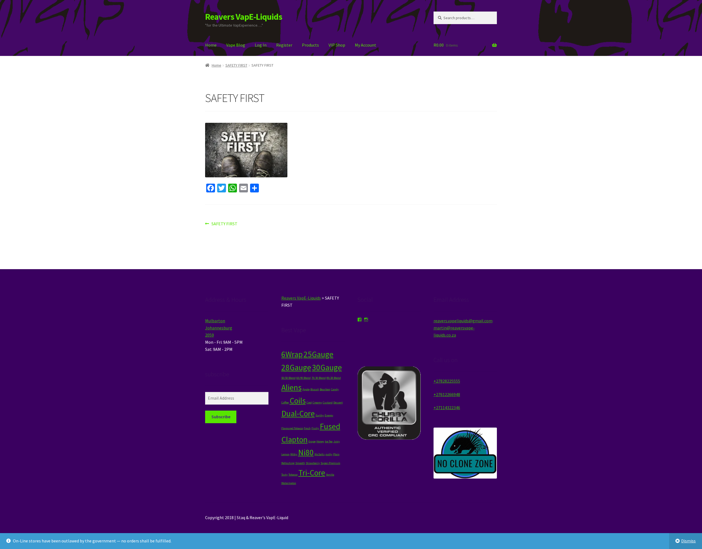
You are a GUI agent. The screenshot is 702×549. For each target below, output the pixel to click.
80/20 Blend (334, 378)
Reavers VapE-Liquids (243, 16)
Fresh (307, 428)
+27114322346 (447, 407)
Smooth (300, 463)
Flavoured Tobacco (292, 428)
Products (310, 45)
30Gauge (327, 367)
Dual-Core (298, 413)
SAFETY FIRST (236, 65)
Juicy (336, 441)
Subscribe (220, 416)
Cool (309, 402)
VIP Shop (337, 45)
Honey (320, 441)
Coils (298, 401)
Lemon (285, 454)
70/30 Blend (319, 378)
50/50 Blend (288, 378)
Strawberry (313, 463)
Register (284, 45)
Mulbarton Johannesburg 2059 (218, 328)
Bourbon (325, 389)
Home (211, 45)
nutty (328, 454)
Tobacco (293, 474)
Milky (293, 454)
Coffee (285, 402)
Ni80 (306, 452)
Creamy (317, 402)
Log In (261, 45)
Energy (329, 415)
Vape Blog (235, 45)
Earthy (320, 415)
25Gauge (318, 354)
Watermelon (288, 483)
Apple (306, 389)
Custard (328, 402)
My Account (365, 45)
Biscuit (314, 389)
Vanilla (330, 474)
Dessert (338, 402)
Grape (312, 441)
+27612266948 (447, 394)
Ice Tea (329, 441)
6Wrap (292, 354)
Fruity (315, 428)
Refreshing (288, 463)
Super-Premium (330, 463)
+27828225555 (447, 381)
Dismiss (688, 541)
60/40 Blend (303, 378)
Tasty (284, 474)
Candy (335, 389)
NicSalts (320, 454)
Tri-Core (311, 473)
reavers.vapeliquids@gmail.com (463, 320)
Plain (336, 454)
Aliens (291, 387)
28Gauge (296, 367)
